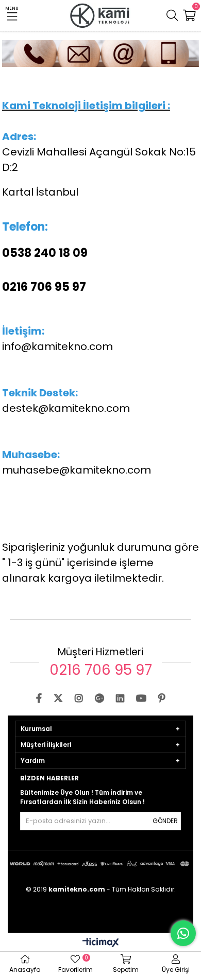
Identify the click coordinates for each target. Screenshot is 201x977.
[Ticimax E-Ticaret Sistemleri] (100, 943)
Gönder (165, 820)
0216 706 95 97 (100, 670)
